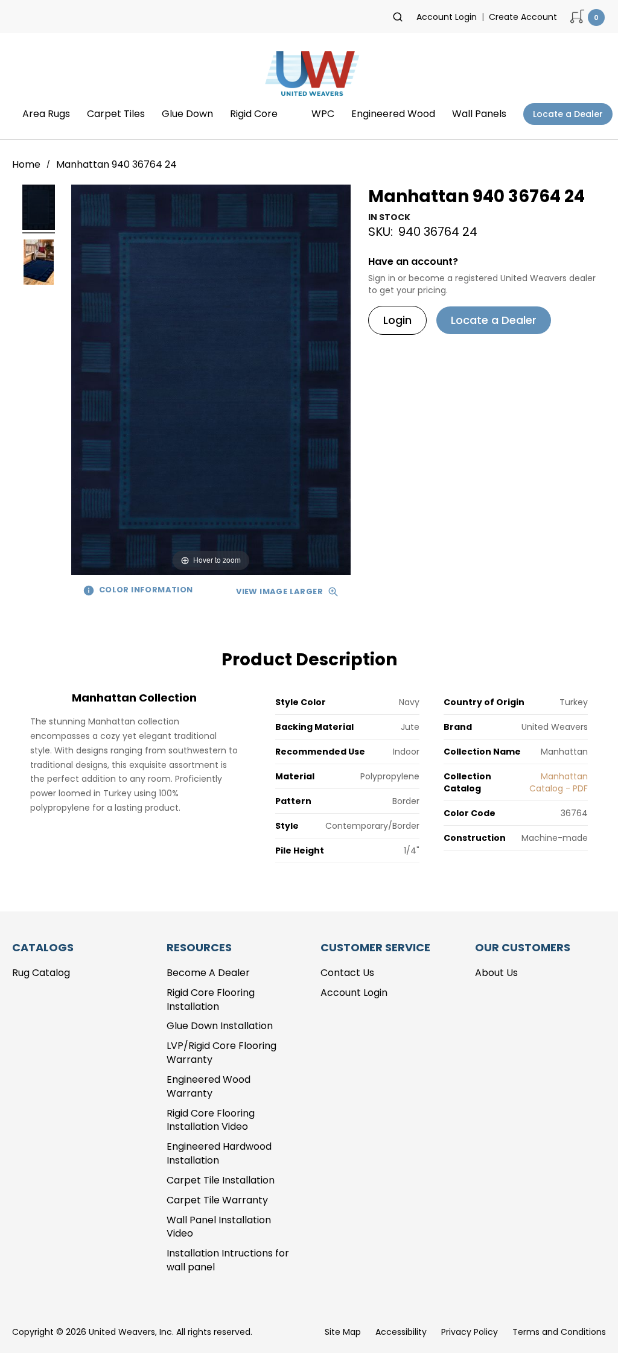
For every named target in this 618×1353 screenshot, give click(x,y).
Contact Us (347, 973)
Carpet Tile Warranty (217, 1200)
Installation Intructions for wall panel (228, 1260)
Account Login (446, 17)
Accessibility (401, 1332)
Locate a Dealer (568, 114)
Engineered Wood (393, 114)
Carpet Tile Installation (221, 1180)
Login (397, 320)
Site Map (343, 1332)
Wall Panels (479, 114)
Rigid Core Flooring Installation (211, 999)
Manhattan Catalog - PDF (558, 782)
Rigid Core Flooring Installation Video (211, 1120)
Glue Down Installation (220, 1026)
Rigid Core (254, 114)
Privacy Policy (469, 1332)
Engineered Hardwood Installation (219, 1153)
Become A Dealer (208, 973)
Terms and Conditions (559, 1332)
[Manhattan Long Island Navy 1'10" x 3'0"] (38, 209)
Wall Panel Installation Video (219, 1227)
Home (27, 164)
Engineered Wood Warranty (208, 1086)
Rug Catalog (41, 973)
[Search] (397, 17)
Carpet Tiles (116, 114)
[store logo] (309, 77)
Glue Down (187, 114)
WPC (322, 114)
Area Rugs (46, 114)
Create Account (523, 17)
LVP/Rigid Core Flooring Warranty (221, 1052)
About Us (496, 973)
